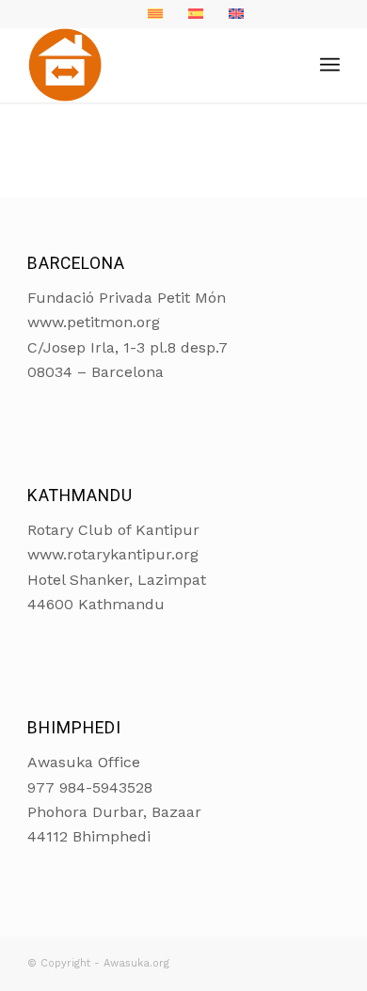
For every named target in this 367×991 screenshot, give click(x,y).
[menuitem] (330, 64)
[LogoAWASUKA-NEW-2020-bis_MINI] (152, 64)
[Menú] (330, 64)
